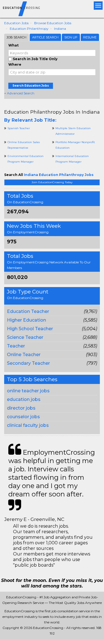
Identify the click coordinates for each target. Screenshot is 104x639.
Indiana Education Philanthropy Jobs (58, 175)
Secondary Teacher (28, 363)
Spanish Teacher (18, 128)
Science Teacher (25, 337)
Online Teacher (23, 354)
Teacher (16, 346)
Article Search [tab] (45, 37)
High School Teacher (30, 328)
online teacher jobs (28, 390)
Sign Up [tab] (70, 37)
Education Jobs (16, 23)
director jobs (21, 408)
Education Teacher (28, 311)
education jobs (23, 399)
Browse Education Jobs (52, 23)
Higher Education (26, 320)
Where (14, 64)
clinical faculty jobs (28, 425)
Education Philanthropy (29, 28)
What (13, 45)
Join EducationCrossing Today (52, 182)
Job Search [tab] (16, 37)
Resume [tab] (90, 37)
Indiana (60, 28)
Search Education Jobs (30, 85)
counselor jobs (23, 416)
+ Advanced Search (19, 93)
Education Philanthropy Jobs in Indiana (52, 112)
